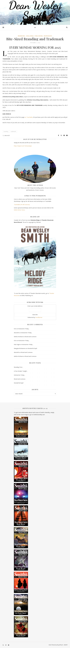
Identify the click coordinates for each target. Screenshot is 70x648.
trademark (13, 131)
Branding (21, 36)
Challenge (30, 36)
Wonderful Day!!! (32, 348)
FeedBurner (38, 317)
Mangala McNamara (19, 348)
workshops (48, 36)
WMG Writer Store (19, 210)
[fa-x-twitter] (3, 645)
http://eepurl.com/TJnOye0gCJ (23, 146)
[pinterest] (8, 645)
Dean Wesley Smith (35, 10)
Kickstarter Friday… (24, 329)
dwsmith (7, 135)
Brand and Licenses (30, 336)
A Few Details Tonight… (21, 371)
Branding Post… (18, 367)
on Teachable (29, 117)
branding (6, 131)
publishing (39, 36)
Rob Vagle (17, 344)
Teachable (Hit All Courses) (22, 204)
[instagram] (6, 645)
